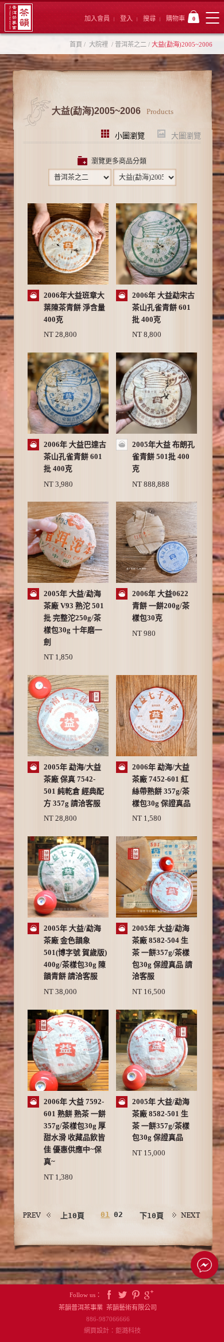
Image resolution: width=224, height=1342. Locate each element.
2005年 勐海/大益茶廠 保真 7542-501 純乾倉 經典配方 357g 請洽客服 (74, 785)
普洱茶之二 (130, 44)
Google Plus (149, 1295)
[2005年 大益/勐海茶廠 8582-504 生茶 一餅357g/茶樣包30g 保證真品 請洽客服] (156, 878)
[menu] (212, 17)
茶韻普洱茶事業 (18, 17)
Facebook (109, 1295)
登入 (126, 18)
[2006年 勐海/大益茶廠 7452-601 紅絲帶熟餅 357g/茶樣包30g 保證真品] (156, 717)
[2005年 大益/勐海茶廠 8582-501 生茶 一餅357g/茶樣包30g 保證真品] (156, 1051)
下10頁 (152, 1215)
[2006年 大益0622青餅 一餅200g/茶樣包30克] (156, 543)
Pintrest (135, 1295)
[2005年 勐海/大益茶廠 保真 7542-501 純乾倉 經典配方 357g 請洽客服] (68, 717)
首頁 (75, 44)
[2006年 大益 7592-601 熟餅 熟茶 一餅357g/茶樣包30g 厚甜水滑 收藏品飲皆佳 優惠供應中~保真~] (68, 1051)
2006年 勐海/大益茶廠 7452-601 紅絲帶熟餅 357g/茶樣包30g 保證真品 (161, 785)
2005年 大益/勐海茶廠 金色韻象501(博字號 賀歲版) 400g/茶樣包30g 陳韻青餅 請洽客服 (75, 952)
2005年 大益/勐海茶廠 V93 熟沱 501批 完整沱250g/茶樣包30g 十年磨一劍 (74, 617)
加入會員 (97, 18)
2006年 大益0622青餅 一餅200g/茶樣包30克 (161, 605)
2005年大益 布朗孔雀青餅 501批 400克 (163, 456)
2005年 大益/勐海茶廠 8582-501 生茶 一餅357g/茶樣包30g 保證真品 (161, 1119)
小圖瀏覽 (130, 134)
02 (118, 1214)
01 (105, 1214)
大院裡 (98, 44)
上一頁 (37, 1215)
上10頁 (72, 1215)
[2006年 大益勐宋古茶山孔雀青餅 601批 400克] (156, 245)
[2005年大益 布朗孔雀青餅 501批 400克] (156, 394)
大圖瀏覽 (186, 134)
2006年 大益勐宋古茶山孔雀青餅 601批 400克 (163, 307)
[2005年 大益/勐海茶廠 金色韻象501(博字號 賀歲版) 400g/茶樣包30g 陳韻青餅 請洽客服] (68, 878)
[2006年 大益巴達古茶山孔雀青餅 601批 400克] (68, 394)
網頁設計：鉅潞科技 (112, 1330)
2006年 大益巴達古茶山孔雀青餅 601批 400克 (75, 456)
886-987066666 (112, 1319)
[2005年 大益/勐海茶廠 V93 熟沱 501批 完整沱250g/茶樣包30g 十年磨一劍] (68, 543)
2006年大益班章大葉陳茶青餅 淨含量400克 (74, 307)
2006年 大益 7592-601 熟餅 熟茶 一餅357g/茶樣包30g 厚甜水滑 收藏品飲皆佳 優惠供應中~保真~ (75, 1131)
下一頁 (186, 1215)
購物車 (180, 18)
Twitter (122, 1295)
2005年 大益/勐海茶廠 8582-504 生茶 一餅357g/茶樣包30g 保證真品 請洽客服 (162, 952)
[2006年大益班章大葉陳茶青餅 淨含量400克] (68, 245)
